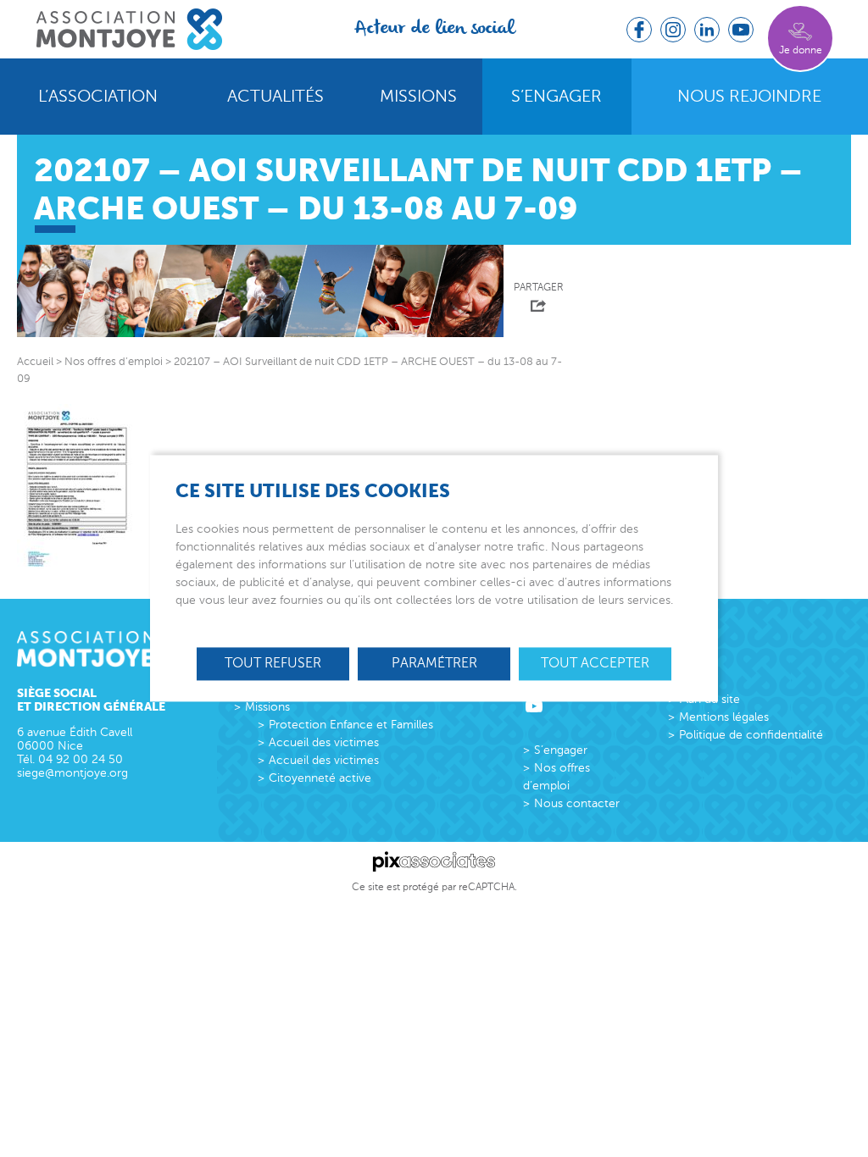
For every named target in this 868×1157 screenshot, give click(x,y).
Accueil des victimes (324, 742)
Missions (418, 96)
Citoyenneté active (320, 778)
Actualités (275, 96)
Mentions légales (724, 717)
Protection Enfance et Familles (351, 724)
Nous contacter (577, 803)
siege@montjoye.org (72, 773)
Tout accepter (595, 663)
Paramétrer (434, 663)
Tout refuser (273, 663)
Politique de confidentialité (751, 734)
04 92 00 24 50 (80, 759)
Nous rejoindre (749, 96)
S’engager (556, 96)
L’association (98, 96)
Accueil (35, 362)
